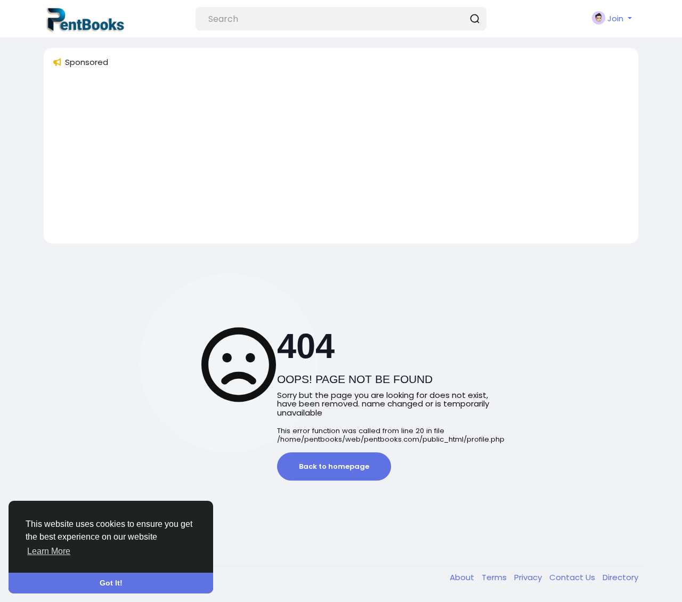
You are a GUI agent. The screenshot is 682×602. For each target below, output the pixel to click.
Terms (495, 577)
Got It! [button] (111, 583)
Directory (620, 577)
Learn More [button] (48, 551)
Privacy (529, 577)
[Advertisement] (341, 160)
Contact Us (573, 577)
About (463, 577)
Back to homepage (334, 466)
